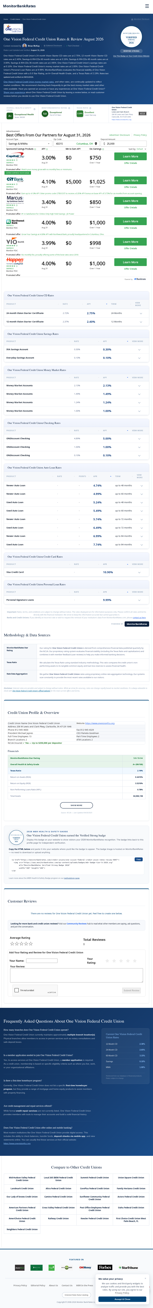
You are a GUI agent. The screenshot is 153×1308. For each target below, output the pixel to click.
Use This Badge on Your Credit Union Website (131, 56)
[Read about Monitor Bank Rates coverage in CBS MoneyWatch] (67, 1268)
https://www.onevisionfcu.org (121, 119)
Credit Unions (15, 19)
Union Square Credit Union (131, 1177)
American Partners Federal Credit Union (22, 1209)
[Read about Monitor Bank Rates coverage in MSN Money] (36, 1268)
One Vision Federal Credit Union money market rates (29, 82)
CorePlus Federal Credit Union (94, 1188)
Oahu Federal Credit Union (131, 1207)
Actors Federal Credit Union (131, 1196)
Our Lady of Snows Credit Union (22, 1196)
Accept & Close (122, 1299)
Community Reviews (77, 923)
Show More (76, 805)
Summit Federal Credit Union (95, 1177)
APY (89, 304)
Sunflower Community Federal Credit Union (95, 1198)
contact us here (139, 617)
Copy (139, 859)
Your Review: (17, 966)
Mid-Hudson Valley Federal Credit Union (22, 1179)
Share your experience (14, 92)
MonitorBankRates (137, 623)
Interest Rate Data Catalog (76, 1295)
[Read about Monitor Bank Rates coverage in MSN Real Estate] (52, 1268)
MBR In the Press (84, 1285)
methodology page (71, 878)
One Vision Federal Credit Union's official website (31, 691)
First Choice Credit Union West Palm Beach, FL (131, 1220)
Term (114, 304)
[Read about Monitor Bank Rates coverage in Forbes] (105, 1268)
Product (11, 304)
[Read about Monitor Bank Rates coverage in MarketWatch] (20, 1268)
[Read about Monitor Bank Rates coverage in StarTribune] (128, 1268)
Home (6, 19)
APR (95, 476)
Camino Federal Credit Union (58, 1196)
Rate (65, 304)
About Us (53, 1285)
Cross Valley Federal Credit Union (58, 1207)
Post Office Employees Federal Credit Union (95, 1209)
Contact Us (67, 1285)
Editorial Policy (38, 1285)
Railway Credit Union (58, 1218)
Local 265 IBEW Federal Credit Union (58, 1179)
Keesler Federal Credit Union (95, 1218)
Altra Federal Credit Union (58, 1188)
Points (82, 476)
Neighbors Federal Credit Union (22, 1229)
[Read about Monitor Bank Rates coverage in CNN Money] (85, 1268)
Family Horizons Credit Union (131, 1188)
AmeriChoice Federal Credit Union (22, 1220)
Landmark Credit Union (22, 1188)
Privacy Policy (20, 1285)
